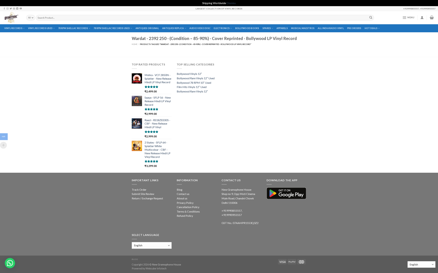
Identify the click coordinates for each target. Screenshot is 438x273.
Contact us (183, 193)
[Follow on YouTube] (21, 9)
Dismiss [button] (231, 3)
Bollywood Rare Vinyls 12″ (192, 91)
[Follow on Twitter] (11, 9)
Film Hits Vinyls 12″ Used (192, 86)
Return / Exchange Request (147, 198)
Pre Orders (354, 28)
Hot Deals (371, 28)
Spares (266, 28)
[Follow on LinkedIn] (17, 9)
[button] (10, 263)
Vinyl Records (13, 28)
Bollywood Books (247, 28)
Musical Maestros (302, 28)
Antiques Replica (173, 28)
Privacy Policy (185, 202)
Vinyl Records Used (40, 28)
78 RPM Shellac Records (73, 28)
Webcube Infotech (156, 268)
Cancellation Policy (188, 207)
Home (134, 44)
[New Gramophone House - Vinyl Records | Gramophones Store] (12, 17)
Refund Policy (185, 215)
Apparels (282, 28)
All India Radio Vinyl (331, 28)
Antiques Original (147, 28)
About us (182, 198)
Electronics (222, 28)
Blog (179, 189)
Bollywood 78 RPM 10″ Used (194, 82)
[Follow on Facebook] (4, 9)
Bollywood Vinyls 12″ (189, 73)
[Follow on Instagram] (8, 9)
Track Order (139, 189)
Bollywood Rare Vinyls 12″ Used (196, 78)
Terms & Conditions (188, 211)
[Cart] (431, 17)
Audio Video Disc (199, 28)
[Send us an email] (14, 9)
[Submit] (371, 18)
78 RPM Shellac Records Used (112, 28)
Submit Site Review (143, 193)
